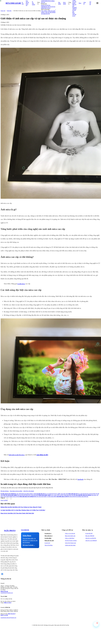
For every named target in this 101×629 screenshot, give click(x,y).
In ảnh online (33, 3)
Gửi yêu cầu (90, 3)
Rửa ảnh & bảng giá (27, 3)
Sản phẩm (59, 3)
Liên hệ (84, 3)
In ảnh (23, 3)
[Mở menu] (97, 3)
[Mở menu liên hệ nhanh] (96, 624)
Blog (80, 3)
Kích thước (64, 3)
